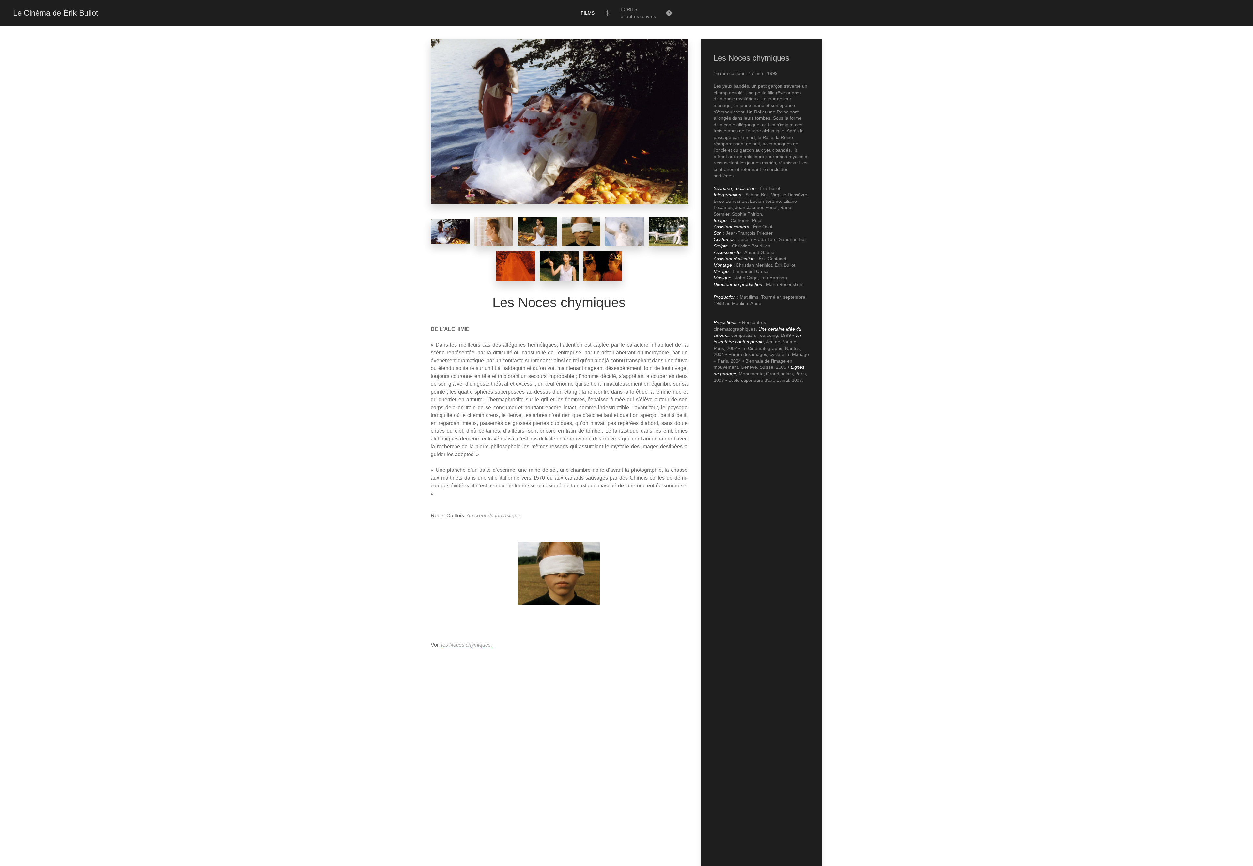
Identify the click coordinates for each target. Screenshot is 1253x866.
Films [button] (588, 13)
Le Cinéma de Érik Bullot (55, 12)
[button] (638, 13)
